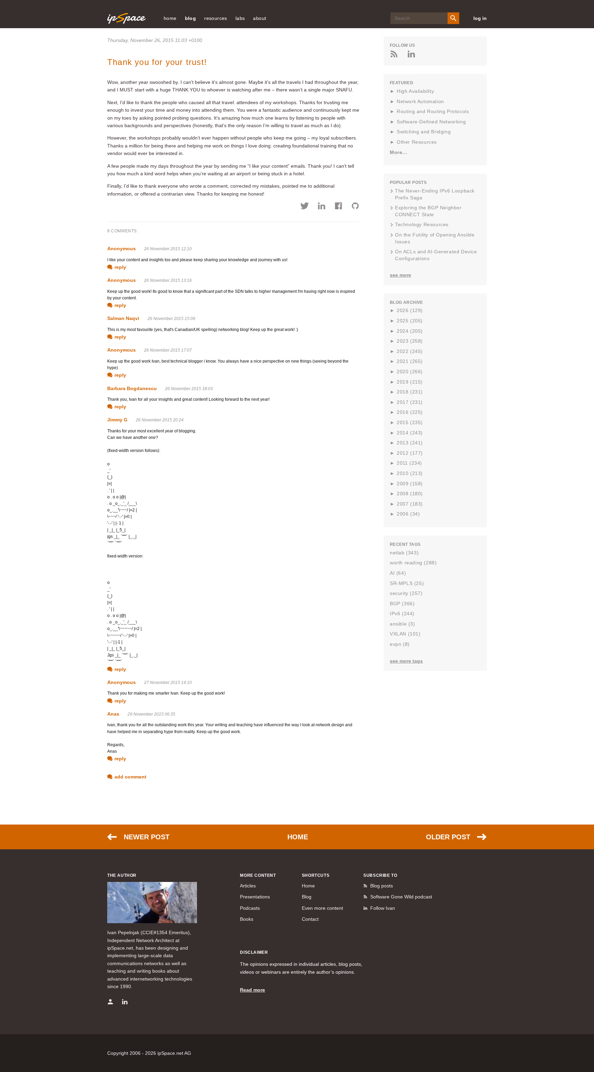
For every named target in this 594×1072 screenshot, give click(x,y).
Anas (113, 714)
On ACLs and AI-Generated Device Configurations (436, 255)
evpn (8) (400, 644)
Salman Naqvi (123, 318)
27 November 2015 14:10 (168, 682)
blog (190, 18)
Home (297, 837)
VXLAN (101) (405, 634)
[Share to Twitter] (304, 206)
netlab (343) (404, 552)
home (170, 18)
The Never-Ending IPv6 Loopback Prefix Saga (435, 194)
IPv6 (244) (402, 613)
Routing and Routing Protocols (433, 111)
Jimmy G (117, 419)
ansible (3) (402, 624)
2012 (410, 453)
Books (246, 919)
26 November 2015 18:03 (189, 388)
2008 (410, 493)
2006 (408, 514)
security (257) (406, 593)
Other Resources (417, 142)
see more (400, 275)
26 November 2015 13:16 (168, 280)
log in (480, 18)
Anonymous (121, 248)
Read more (252, 990)
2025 (410, 320)
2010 (410, 473)
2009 (410, 483)
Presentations (255, 896)
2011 (409, 463)
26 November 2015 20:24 (160, 420)
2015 (410, 422)
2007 (410, 504)
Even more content (322, 908)
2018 (410, 392)
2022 (410, 351)
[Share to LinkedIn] (321, 206)
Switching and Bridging (424, 131)
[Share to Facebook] (338, 206)
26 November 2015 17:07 (168, 350)
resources (215, 18)
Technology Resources (422, 224)
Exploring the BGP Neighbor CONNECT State (428, 211)
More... (398, 152)
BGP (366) (402, 603)
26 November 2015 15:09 (171, 318)
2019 (410, 382)
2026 (410, 310)
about (259, 18)
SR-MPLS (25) (407, 583)
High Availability (415, 91)
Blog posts (381, 885)
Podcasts (250, 908)
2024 (410, 331)
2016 (410, 412)
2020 (410, 371)
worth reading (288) (413, 562)
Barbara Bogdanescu (132, 388)
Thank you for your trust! (157, 62)
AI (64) (398, 573)
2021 (410, 361)
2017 (410, 402)
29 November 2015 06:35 (151, 714)
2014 (410, 432)
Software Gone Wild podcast (401, 896)
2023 (410, 341)
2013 (410, 442)
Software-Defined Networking (431, 121)
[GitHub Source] (355, 206)
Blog (306, 896)
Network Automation (420, 101)
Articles (248, 885)
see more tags (406, 661)
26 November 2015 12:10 (168, 248)
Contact (310, 919)
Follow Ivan (382, 908)
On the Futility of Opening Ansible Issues (434, 238)
